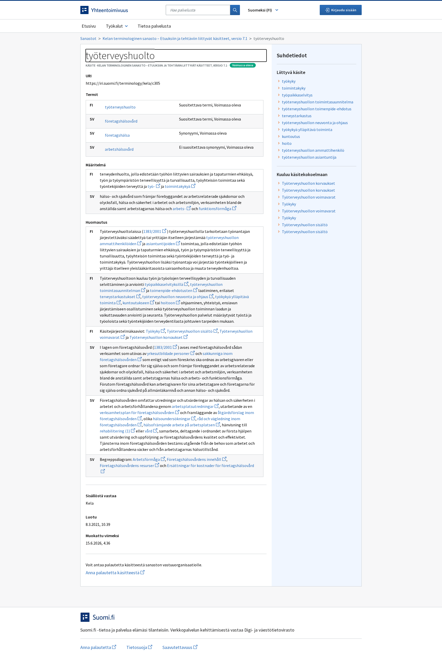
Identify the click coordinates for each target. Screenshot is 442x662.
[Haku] (235, 10)
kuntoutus (291, 136)
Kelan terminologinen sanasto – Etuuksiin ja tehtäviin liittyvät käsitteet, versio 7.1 (175, 38)
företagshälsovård (121, 121)
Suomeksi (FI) (260, 10)
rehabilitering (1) (117, 430)
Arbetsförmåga (149, 459)
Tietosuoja (139, 647)
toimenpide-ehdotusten (173, 290)
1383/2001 (154, 231)
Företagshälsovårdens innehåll (196, 459)
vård (151, 430)
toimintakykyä (180, 186)
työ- (154, 186)
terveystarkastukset (120, 296)
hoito (287, 143)
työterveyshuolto (120, 107)
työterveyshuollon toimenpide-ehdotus (316, 108)
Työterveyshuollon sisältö (192, 331)
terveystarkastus (297, 115)
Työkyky (155, 331)
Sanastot (88, 38)
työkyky (288, 81)
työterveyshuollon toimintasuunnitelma (317, 101)
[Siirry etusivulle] (120, 10)
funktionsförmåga (217, 208)
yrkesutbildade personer (171, 353)
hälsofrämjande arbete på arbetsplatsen (181, 424)
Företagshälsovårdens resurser (129, 465)
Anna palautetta (98, 647)
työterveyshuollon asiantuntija (309, 157)
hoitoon (170, 302)
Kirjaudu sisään (343, 10)
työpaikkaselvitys (297, 94)
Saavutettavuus (179, 647)
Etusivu (89, 26)
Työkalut (114, 26)
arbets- (182, 208)
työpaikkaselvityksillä (166, 284)
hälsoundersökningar (174, 418)
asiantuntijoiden (163, 243)
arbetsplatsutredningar (195, 406)
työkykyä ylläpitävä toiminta (307, 129)
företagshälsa (117, 135)
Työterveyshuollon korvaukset (158, 337)
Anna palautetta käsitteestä (125, 572)
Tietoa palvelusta (154, 26)
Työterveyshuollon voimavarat (309, 197)
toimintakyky (293, 88)
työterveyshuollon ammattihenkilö (313, 150)
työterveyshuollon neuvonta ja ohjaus (177, 296)
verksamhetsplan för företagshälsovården (139, 412)
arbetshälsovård (119, 149)
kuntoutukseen (138, 302)
